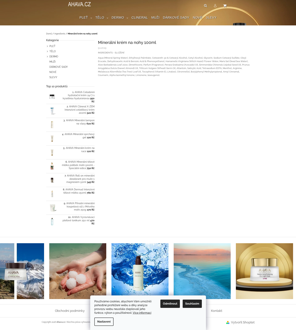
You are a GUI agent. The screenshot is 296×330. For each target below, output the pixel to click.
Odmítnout (170, 303)
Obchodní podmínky (70, 311)
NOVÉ (53, 72)
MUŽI (52, 61)
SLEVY (53, 77)
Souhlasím (192, 303)
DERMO (53, 56)
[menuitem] (86, 18)
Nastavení (104, 321)
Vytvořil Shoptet (243, 322)
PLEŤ (52, 46)
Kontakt (216, 311)
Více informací (142, 312)
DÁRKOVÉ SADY (58, 67)
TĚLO (52, 51)
